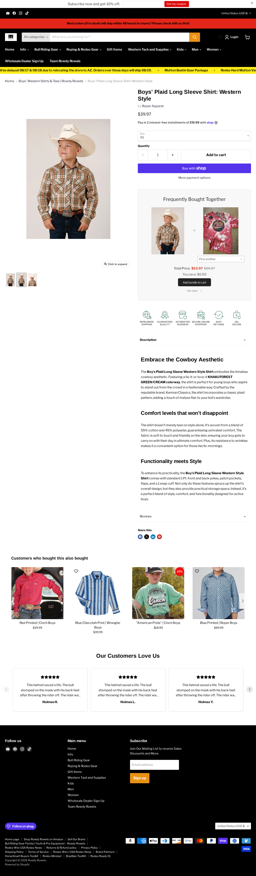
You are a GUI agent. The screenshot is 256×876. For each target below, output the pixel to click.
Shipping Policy (14, 851)
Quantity (144, 146)
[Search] (194, 37)
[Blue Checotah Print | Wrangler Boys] (98, 593)
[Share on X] (146, 536)
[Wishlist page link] (220, 37)
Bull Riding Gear (46, 49)
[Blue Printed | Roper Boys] (219, 593)
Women (213, 49)
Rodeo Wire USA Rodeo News (23, 847)
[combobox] (220, 259)
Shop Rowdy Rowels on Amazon (43, 839)
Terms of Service (38, 851)
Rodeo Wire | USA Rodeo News (72, 851)
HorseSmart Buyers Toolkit (21, 856)
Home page (12, 839)
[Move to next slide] (249, 690)
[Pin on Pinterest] (159, 536)
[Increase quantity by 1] (173, 155)
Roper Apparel (153, 106)
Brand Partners (105, 851)
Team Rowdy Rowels (65, 61)
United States (234, 13)
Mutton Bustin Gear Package (161, 70)
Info (23, 49)
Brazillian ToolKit (76, 856)
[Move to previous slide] (6, 690)
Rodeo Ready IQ (100, 856)
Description (148, 340)
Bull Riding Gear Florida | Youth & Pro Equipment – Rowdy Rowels (45, 843)
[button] (232, 37)
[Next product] (243, 601)
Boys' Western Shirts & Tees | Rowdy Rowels (51, 81)
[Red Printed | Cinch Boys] (37, 593)
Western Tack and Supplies (148, 49)
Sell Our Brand (76, 839)
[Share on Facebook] (140, 536)
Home (9, 49)
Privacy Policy (89, 847)
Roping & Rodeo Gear (82, 49)
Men (195, 49)
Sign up (139, 778)
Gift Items (114, 49)
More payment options (194, 178)
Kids (180, 49)
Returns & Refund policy (61, 847)
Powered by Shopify (17, 864)
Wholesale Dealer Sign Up (24, 61)
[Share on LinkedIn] (153, 536)
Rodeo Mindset (52, 856)
